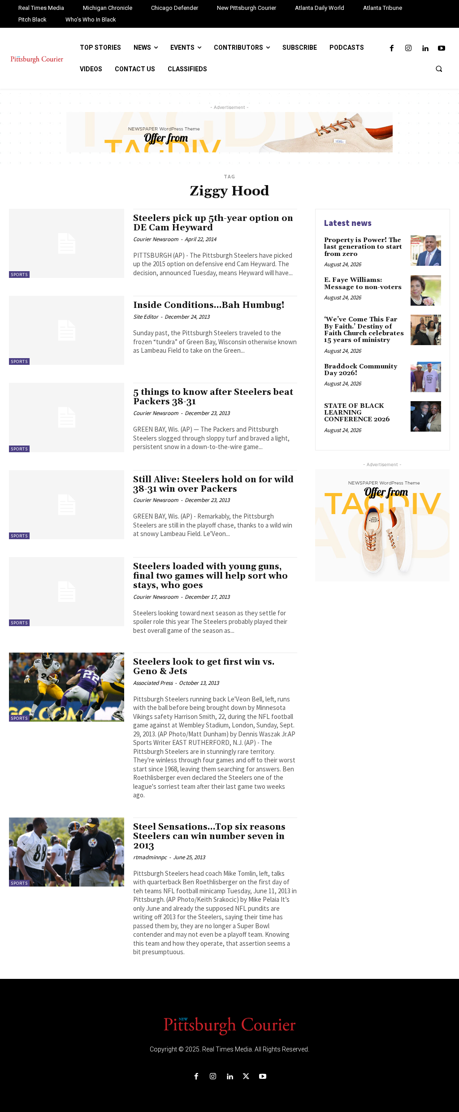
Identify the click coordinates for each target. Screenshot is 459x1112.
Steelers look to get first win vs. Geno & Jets (204, 667)
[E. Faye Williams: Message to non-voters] (426, 290)
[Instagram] (408, 49)
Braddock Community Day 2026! (360, 370)
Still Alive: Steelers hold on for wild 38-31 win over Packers (213, 484)
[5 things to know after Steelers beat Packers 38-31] (66, 417)
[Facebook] (391, 49)
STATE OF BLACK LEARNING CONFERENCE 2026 (357, 413)
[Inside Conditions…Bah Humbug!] (66, 330)
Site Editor (145, 316)
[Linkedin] (425, 49)
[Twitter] (246, 1077)
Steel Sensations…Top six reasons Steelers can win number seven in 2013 (209, 836)
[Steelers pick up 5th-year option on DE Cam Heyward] (66, 243)
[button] (439, 68)
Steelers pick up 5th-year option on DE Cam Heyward (213, 223)
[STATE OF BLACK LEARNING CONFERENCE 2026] (426, 416)
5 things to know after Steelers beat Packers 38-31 (213, 397)
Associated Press (153, 683)
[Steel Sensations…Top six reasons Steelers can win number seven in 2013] (66, 852)
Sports (19, 274)
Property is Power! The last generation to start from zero (363, 247)
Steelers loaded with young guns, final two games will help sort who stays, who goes (210, 576)
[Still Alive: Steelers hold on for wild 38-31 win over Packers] (66, 504)
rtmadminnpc (150, 857)
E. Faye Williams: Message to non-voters (363, 283)
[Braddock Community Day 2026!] (426, 377)
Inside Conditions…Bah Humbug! (209, 305)
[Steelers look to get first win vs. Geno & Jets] (66, 687)
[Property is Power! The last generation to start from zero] (426, 250)
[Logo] (229, 1025)
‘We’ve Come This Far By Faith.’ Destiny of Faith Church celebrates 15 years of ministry (364, 330)
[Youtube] (442, 49)
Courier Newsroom (155, 239)
